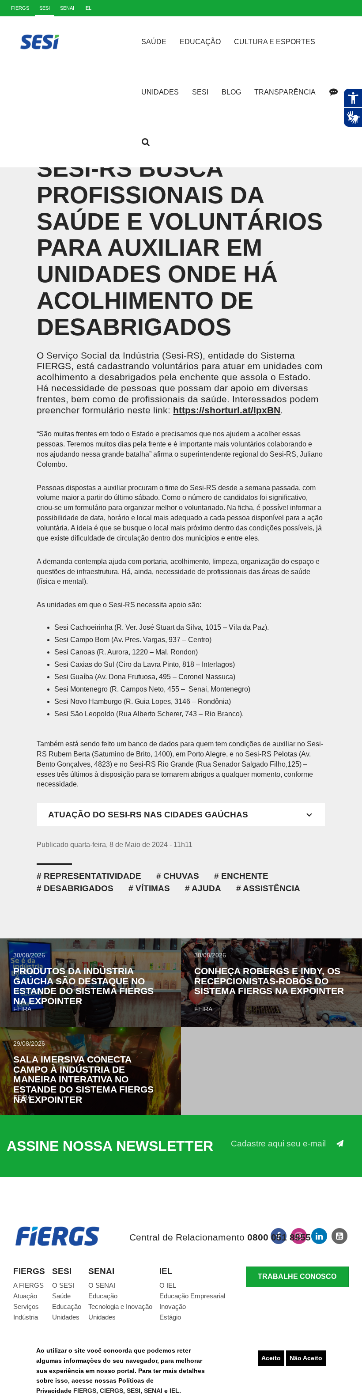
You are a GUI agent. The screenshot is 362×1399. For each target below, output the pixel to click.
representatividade (92, 876)
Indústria (25, 1317)
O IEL (167, 1285)
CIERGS (111, 1390)
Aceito (271, 1357)
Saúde (153, 41)
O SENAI (101, 1285)
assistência (271, 888)
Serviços (26, 1306)
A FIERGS (28, 1285)
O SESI (63, 1285)
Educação (200, 41)
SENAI (154, 1390)
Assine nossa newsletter (110, 1146)
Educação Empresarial (192, 1296)
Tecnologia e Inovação (120, 1306)
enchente (244, 876)
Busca (146, 142)
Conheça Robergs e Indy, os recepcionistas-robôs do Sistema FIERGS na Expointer (269, 981)
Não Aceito (306, 1357)
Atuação (25, 1296)
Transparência (285, 92)
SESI (133, 1390)
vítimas (153, 888)
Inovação (172, 1306)
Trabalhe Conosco (297, 1276)
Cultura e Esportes (274, 41)
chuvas (181, 876)
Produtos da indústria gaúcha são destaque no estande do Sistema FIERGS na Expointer (83, 986)
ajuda (206, 888)
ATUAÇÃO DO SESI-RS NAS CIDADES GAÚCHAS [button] (148, 814)
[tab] (180, 814)
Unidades (160, 92)
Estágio (170, 1317)
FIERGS (84, 1390)
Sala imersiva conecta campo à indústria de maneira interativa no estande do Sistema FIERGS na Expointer (83, 1079)
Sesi (200, 92)
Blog (231, 92)
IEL (174, 1390)
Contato (333, 92)
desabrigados (78, 888)
